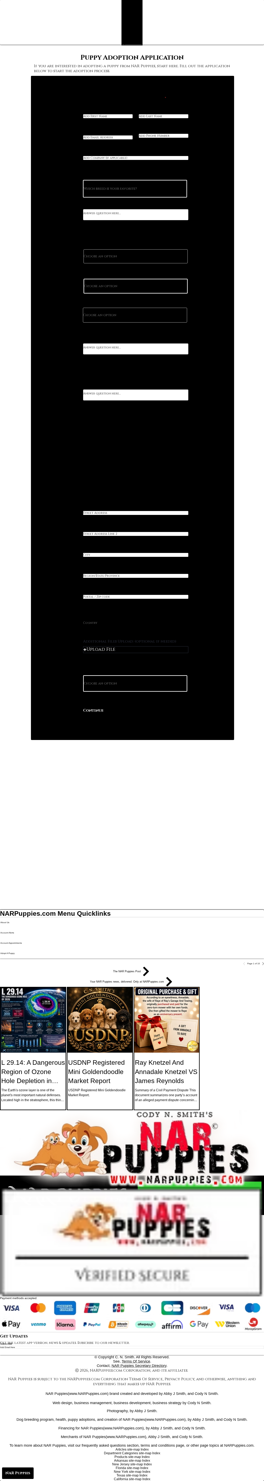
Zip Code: (90, 593)
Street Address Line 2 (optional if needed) (116, 530)
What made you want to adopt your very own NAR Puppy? (129, 204)
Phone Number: (151, 132)
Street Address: (95, 509)
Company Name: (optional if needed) (111, 154)
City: (87, 551)
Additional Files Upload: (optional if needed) (129, 641)
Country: (90, 614)
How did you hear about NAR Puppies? (113, 670)
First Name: (91, 112)
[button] (135, 649)
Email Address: (94, 134)
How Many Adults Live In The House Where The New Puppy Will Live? (133, 243)
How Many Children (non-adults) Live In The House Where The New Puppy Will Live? (134, 273)
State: (87, 572)
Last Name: (147, 112)
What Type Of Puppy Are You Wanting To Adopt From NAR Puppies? (134, 175)
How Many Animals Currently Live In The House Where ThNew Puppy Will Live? (133, 302)
